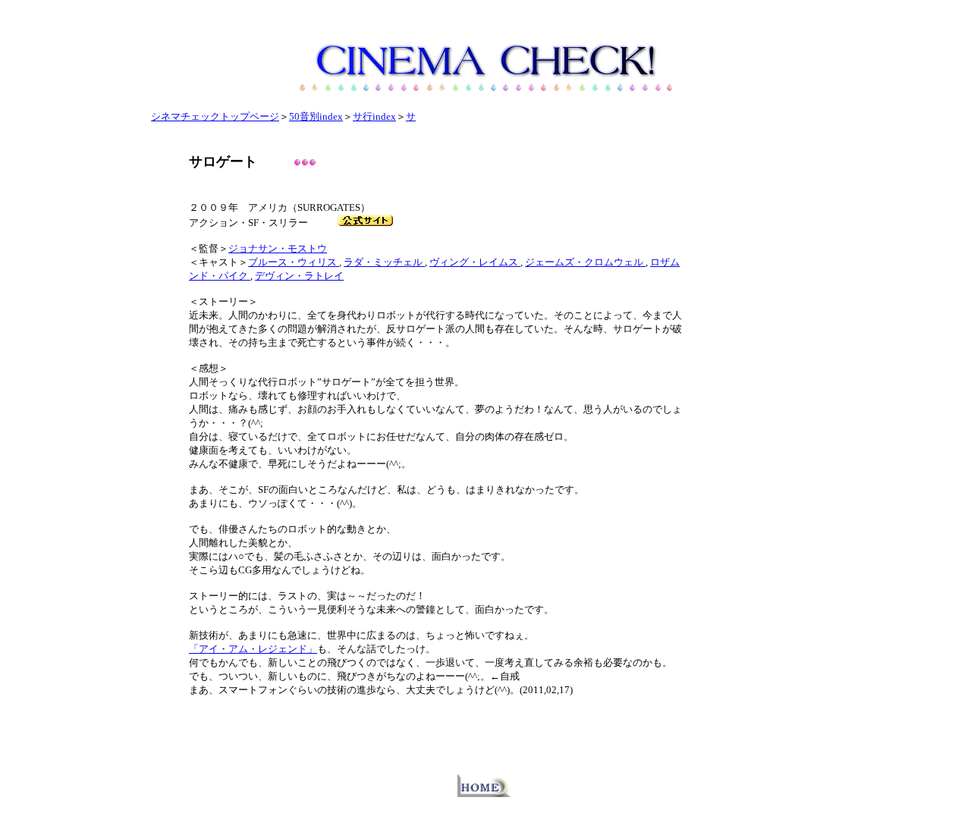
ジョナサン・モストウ (277, 248)
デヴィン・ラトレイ (299, 275)
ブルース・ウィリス (293, 262)
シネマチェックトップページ (215, 116)
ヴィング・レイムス (474, 262)
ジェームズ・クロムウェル (585, 262)
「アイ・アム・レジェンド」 (253, 648)
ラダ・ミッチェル (384, 262)
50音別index (316, 116)
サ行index (374, 116)
